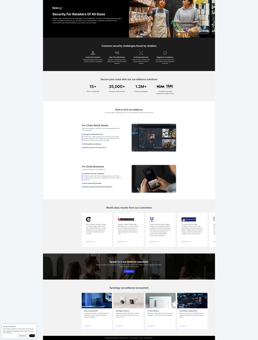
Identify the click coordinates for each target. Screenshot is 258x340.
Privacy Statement (7, 331)
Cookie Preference (148, 337)
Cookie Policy (16, 331)
